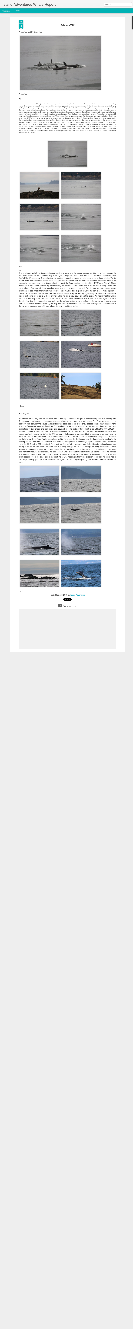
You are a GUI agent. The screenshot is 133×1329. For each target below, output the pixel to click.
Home (17, 10)
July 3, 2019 (68, 24)
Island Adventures (77, 595)
